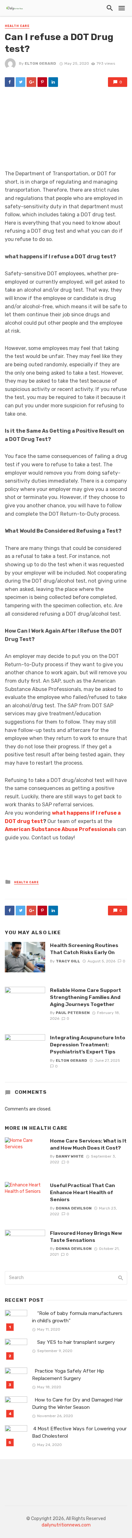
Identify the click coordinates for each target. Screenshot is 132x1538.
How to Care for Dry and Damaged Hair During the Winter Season (77, 1403)
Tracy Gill (68, 961)
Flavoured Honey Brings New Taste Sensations (86, 1236)
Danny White (70, 1156)
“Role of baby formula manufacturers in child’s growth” (77, 1317)
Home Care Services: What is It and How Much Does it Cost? (88, 1144)
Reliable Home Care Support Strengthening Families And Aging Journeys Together (85, 997)
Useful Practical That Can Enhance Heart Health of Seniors (82, 1192)
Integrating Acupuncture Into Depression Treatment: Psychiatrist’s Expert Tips (87, 1045)
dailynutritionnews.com (66, 1525)
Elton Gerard (40, 63)
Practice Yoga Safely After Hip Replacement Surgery (68, 1374)
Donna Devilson (74, 1208)
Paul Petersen (73, 1012)
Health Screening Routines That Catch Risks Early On (84, 948)
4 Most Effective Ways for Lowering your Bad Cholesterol (79, 1432)
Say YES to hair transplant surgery (74, 1342)
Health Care (17, 26)
